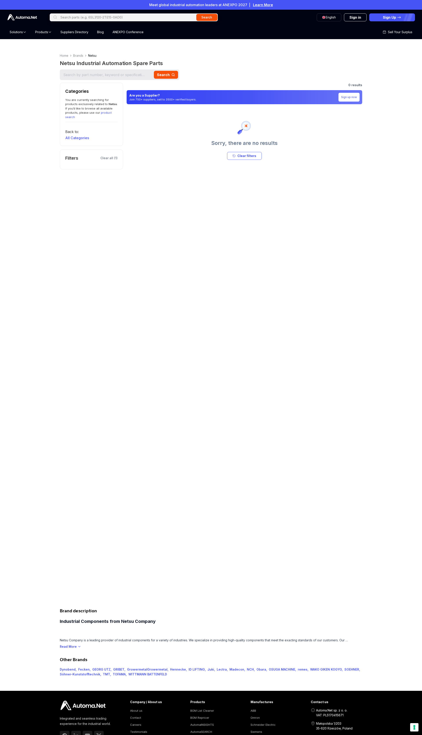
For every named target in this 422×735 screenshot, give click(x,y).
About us (136, 710)
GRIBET (118, 669)
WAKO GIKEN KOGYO (326, 669)
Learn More (263, 5)
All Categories (77, 138)
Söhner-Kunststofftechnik (80, 674)
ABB (253, 710)
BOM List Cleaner (202, 710)
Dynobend (68, 669)
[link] (83, 705)
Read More (68, 646)
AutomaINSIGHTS (202, 724)
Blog (100, 32)
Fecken (84, 669)
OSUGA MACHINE (282, 669)
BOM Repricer (199, 717)
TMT (106, 674)
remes (302, 669)
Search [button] (206, 17)
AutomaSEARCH (201, 731)
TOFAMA (119, 674)
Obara (261, 669)
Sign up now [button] (349, 97)
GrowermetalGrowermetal (147, 669)
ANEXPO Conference (128, 32)
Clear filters (246, 156)
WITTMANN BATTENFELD (147, 674)
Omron (255, 717)
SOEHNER (351, 669)
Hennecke (178, 669)
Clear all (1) (109, 158)
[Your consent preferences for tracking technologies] (414, 727)
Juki (210, 669)
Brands (78, 55)
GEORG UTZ (101, 669)
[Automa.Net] (22, 17)
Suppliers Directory (74, 32)
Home (64, 55)
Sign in (355, 17)
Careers (135, 724)
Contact (135, 717)
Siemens (256, 731)
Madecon (236, 669)
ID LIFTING (197, 669)
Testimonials (138, 731)
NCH (250, 669)
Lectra (222, 669)
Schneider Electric (263, 724)
